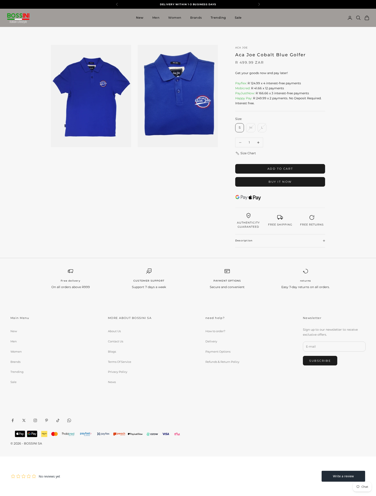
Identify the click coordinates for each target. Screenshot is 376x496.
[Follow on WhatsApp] (69, 420)
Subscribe (320, 360)
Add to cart (280, 168)
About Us (114, 331)
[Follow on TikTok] (58, 420)
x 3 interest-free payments (272, 93)
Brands (196, 18)
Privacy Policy (117, 371)
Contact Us (115, 341)
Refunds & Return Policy (222, 361)
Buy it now (280, 181)
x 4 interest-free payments (268, 83)
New (140, 18)
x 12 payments (259, 88)
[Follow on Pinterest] (46, 420)
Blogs (112, 351)
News (112, 382)
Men (156, 18)
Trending (218, 18)
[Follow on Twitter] (24, 420)
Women (174, 18)
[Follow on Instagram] (35, 420)
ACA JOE (241, 47)
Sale (238, 18)
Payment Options (217, 351)
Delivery (211, 341)
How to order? (215, 331)
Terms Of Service (119, 361)
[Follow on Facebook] (12, 420)
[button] (245, 153)
